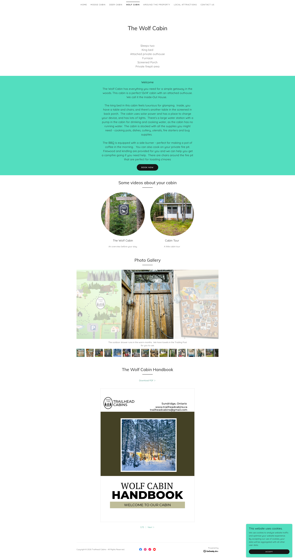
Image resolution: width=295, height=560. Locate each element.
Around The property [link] (156, 4)
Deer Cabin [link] (115, 4)
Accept (269, 552)
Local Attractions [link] (185, 4)
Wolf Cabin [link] (133, 4)
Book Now (147, 167)
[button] (151, 527)
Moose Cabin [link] (98, 4)
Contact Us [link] (207, 4)
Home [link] (84, 4)
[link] (147, 380)
